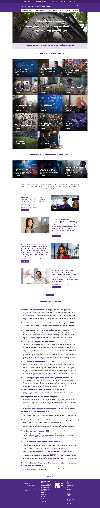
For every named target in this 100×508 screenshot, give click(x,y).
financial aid (53, 454)
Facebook (56, 484)
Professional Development (44, 1)
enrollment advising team (55, 468)
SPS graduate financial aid (52, 458)
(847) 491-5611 (43, 498)
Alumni (61, 10)
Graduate (25, 1)
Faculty (68, 10)
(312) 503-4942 (43, 501)
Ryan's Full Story (25, 210)
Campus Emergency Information (30, 488)
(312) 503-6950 (43, 494)
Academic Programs (27, 10)
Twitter (59, 484)
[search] (78, 6)
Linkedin (62, 484)
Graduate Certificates (70, 489)
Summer (53, 1)
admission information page (61, 385)
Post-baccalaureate (30, 1)
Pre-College (57, 1)
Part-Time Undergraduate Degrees (69, 482)
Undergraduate (38, 1)
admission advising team (28, 386)
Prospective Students (40, 10)
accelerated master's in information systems (40, 408)
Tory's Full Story (25, 261)
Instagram (59, 487)
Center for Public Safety (64, 1)
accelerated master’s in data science (62, 408)
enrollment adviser (46, 338)
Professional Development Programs (69, 494)
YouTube (56, 487)
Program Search (69, 503)
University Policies (28, 490)
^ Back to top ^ (50, 476)
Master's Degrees (70, 485)
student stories (62, 319)
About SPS (75, 10)
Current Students (53, 10)
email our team (73, 186)
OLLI (71, 1)
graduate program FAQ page (28, 338)
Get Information (76, 1)
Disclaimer (26, 487)
